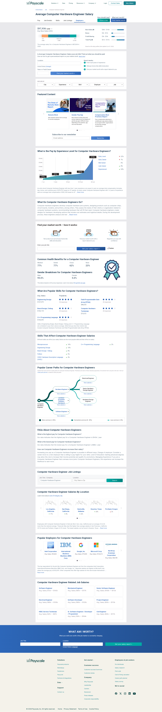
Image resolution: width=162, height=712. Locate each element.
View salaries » (61, 394)
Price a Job (104, 20)
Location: (40, 60)
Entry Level (102, 156)
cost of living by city (55, 496)
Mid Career (102, 163)
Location (76, 478)
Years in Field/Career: (44, 69)
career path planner (42, 372)
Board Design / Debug (45, 308)
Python (39, 354)
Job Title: (23, 641)
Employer (97, 85)
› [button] (118, 113)
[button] (39, 20)
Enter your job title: (43, 245)
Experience (62, 85)
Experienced (102, 169)
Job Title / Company (46, 478)
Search (114, 480)
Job (46, 9)
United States (39, 9)
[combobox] (59, 63)
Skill (80, 85)
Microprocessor (42, 344)
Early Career (102, 160)
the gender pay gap (79, 283)
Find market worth (118, 20)
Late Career (102, 166)
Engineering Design (44, 299)
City (45, 85)
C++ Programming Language (47, 317)
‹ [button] (43, 113)
